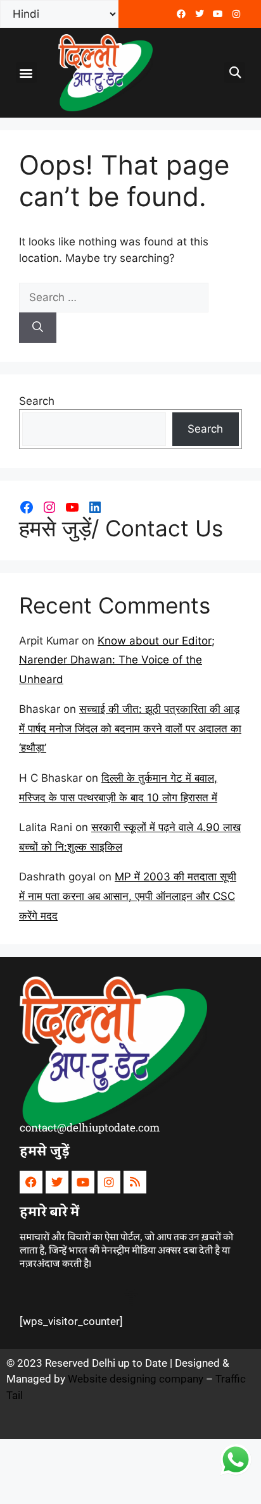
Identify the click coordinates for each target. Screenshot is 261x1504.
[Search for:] (113, 297)
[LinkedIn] (95, 507)
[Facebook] (181, 14)
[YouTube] (72, 507)
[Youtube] (218, 14)
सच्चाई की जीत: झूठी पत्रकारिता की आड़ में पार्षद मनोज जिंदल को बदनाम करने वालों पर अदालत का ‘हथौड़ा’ (130, 728)
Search (36, 401)
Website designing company (135, 1378)
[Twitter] (199, 14)
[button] (26, 72)
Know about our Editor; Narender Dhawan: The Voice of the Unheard (117, 660)
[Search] (37, 327)
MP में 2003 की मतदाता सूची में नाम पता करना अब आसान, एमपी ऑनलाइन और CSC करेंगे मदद (127, 896)
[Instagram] (49, 507)
